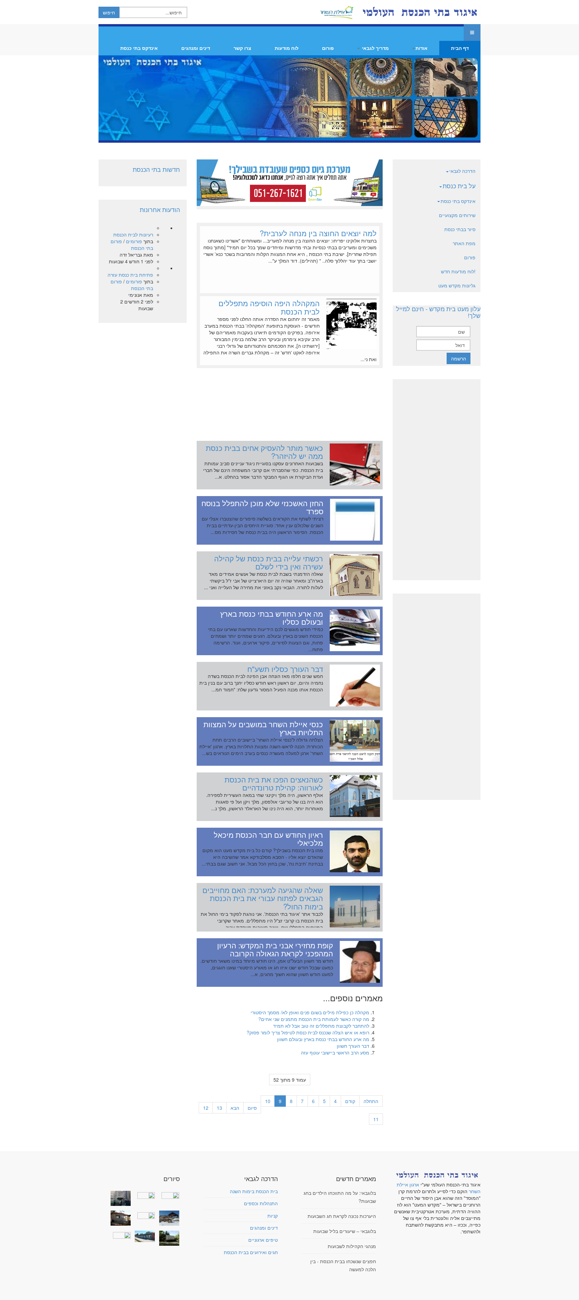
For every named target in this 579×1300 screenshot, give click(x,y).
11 (376, 1119)
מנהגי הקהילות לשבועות (352, 1246)
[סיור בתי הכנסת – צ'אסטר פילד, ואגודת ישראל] (143, 1236)
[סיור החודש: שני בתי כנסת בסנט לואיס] (119, 1235)
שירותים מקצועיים (457, 215)
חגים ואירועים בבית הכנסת (251, 1252)
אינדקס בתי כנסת (139, 48)
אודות (421, 48)
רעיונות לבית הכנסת (133, 234)
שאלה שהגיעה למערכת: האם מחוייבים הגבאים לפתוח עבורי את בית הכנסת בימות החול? (262, 897)
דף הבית (460, 48)
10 (267, 1101)
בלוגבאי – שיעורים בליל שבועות (344, 1231)
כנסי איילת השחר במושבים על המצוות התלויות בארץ (263, 728)
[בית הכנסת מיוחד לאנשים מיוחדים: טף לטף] (143, 1215)
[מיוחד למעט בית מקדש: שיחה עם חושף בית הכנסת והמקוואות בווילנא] (143, 1195)
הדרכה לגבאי (462, 170)
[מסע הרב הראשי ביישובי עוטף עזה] (167, 1195)
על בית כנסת (459, 185)
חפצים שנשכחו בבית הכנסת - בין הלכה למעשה (343, 1265)
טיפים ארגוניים (263, 1239)
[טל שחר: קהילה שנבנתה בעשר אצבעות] (119, 1218)
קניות (272, 1215)
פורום (328, 48)
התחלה (371, 1101)
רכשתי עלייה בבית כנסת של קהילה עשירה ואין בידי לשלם (268, 562)
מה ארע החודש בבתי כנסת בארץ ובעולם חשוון (323, 1039)
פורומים (134, 241)
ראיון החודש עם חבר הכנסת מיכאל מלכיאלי (268, 838)
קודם (350, 1101)
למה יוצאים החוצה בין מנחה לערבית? (318, 232)
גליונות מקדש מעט (456, 285)
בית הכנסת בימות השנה (254, 1191)
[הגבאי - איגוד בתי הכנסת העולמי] (419, 12)
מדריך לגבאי (375, 48)
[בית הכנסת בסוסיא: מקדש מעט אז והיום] (167, 1218)
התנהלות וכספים (261, 1203)
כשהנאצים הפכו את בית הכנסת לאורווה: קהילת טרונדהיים (273, 783)
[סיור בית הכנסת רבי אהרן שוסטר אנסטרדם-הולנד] (119, 1198)
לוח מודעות (287, 48)
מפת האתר (464, 243)
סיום (252, 1107)
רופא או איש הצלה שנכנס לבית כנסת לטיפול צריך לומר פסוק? (308, 1032)
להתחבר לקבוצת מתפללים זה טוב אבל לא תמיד (321, 1025)
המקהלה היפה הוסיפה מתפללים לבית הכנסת (269, 307)
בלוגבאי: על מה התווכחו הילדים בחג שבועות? (340, 1196)
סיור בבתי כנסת (459, 229)
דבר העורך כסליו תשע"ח (285, 668)
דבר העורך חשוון (353, 1045)
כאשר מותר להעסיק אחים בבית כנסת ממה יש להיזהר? (264, 451)
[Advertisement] (290, 401)
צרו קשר (242, 48)
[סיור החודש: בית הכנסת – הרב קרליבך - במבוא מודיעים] (167, 1238)
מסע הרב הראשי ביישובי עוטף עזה (335, 1052)
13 (219, 1107)
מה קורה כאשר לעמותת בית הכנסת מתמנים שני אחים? (313, 1019)
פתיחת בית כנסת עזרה (130, 274)
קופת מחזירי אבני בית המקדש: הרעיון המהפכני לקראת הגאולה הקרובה (275, 949)
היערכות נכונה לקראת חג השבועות (342, 1216)
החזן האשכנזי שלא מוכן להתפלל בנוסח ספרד (262, 507)
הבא (235, 1107)
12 (205, 1107)
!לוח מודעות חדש (458, 271)
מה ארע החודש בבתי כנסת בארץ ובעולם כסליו (271, 617)
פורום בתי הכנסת (132, 244)
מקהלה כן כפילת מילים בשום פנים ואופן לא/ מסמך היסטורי (310, 1012)
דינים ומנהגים (195, 48)
